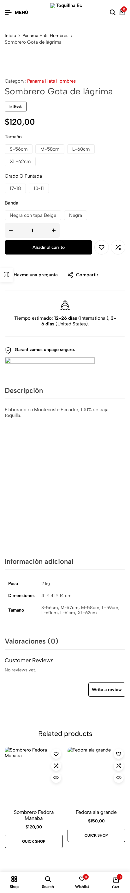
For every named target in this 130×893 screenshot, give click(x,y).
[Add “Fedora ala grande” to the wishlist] (119, 754)
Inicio (10, 36)
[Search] (112, 12)
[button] (18, 149)
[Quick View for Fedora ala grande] (119, 778)
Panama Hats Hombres (45, 36)
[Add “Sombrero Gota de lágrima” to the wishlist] (101, 247)
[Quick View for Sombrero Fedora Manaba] (56, 778)
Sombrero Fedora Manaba (34, 815)
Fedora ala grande (96, 812)
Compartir (87, 275)
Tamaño (13, 137)
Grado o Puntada (23, 176)
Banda (11, 203)
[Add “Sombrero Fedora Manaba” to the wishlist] (56, 754)
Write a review (107, 689)
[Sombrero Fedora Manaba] (34, 776)
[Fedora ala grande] (97, 776)
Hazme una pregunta (36, 275)
